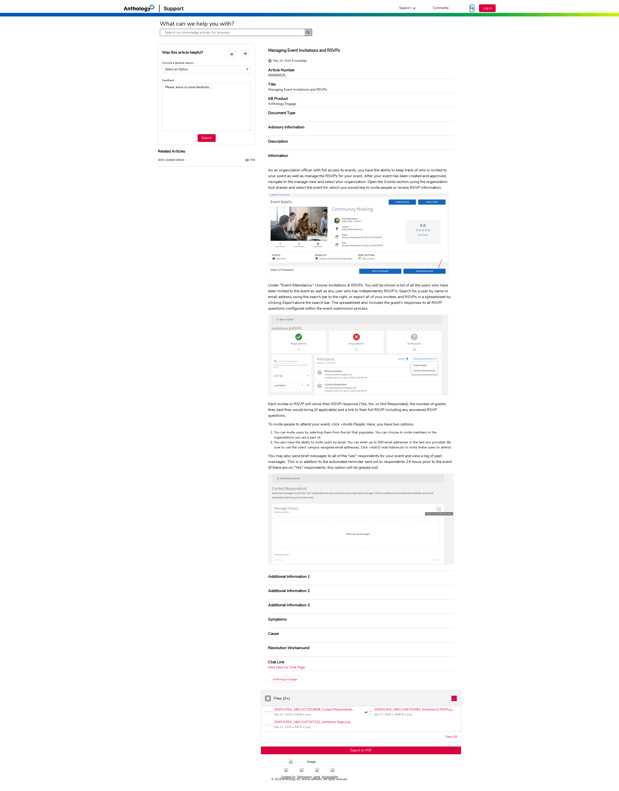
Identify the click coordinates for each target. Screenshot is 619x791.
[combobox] (232, 32)
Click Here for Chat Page (286, 667)
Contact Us (288, 777)
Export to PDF (361, 750)
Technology (304, 777)
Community (441, 8)
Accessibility (330, 777)
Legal (316, 777)
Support (405, 8)
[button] (454, 698)
